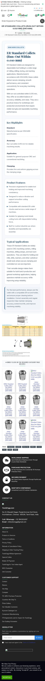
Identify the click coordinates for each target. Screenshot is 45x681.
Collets (20, 33)
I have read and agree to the (19, 642)
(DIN (9, 449)
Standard (11, 447)
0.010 (39, 447)
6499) (15, 449)
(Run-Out (26, 447)
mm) (4, 449)
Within (33, 447)
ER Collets (27, 33)
